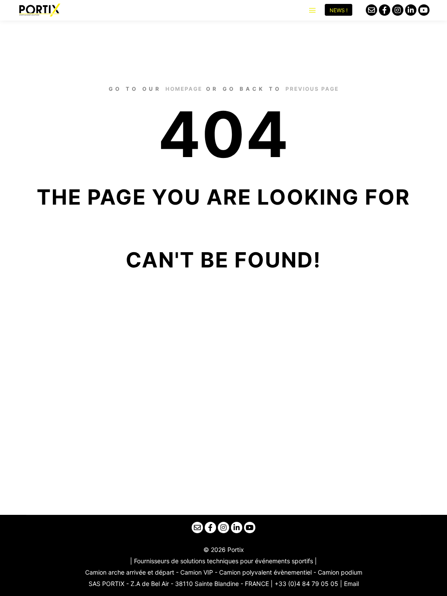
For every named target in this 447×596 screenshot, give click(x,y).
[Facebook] (384, 10)
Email (351, 583)
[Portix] (39, 10)
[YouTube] (424, 10)
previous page (312, 89)
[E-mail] (371, 10)
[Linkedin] (410, 10)
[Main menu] (312, 10)
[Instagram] (397, 10)
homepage (183, 89)
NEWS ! (338, 10)
